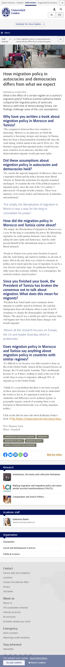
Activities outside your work (16, 621)
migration (42, 437)
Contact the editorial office (16, 582)
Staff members (30, 3)
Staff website (5, 40)
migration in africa (14, 441)
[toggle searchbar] (60, 8)
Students (20, 3)
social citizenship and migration (20, 445)
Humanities (9, 541)
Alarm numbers (10, 633)
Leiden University (8, 3)
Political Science (11, 554)
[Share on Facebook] (5, 455)
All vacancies (9, 616)
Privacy (6, 586)
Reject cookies (38, 662)
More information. (39, 658)
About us (7, 602)
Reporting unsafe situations (16, 637)
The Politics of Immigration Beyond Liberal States (36, 418)
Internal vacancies (12, 612)
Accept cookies (14, 662)
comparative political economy (19, 437)
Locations (7, 577)
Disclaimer (8, 591)
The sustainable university (15, 607)
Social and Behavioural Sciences (19, 548)
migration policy (34, 441)
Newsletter (8, 649)
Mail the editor (54, 454)
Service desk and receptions (16, 573)
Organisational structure (47, 3)
